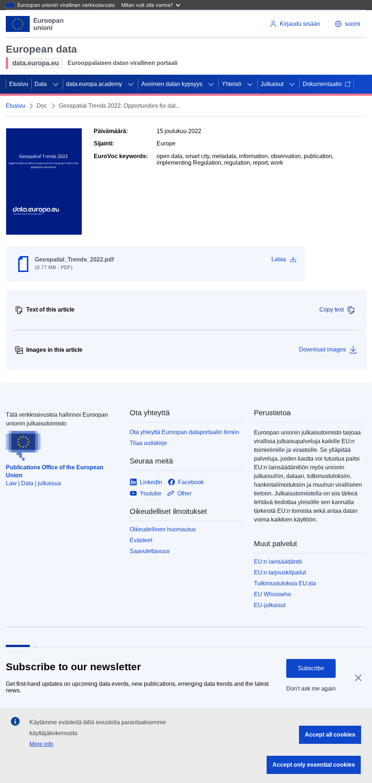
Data (41, 84)
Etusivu (18, 84)
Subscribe (311, 668)
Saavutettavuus (150, 551)
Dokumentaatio (322, 84)
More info (41, 744)
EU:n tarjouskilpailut (280, 572)
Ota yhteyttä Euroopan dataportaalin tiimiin (184, 432)
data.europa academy (94, 84)
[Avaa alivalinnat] (55, 84)
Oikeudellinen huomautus (163, 529)
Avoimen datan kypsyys (171, 84)
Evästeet (141, 540)
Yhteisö (231, 84)
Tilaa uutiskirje (148, 443)
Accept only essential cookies (313, 765)
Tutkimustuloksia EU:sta (285, 583)
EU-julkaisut (270, 605)
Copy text (331, 309)
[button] (347, 24)
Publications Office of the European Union (55, 471)
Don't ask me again (311, 688)
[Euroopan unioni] (35, 24)
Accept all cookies (330, 735)
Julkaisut (271, 84)
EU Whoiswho (272, 594)
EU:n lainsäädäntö (278, 562)
